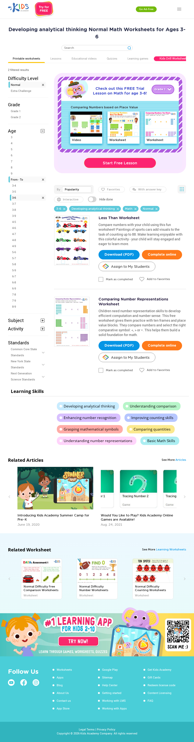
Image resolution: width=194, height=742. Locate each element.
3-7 (14, 204)
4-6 (14, 228)
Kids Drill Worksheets (174, 58)
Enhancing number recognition (90, 417)
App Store (63, 708)
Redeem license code (161, 685)
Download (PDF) (119, 254)
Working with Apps (114, 708)
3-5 (14, 191)
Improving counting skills (152, 417)
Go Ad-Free (146, 9)
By (58, 189)
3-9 (14, 216)
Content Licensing (159, 693)
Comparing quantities (152, 429)
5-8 (14, 264)
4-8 (14, 240)
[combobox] (76, 189)
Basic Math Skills (161, 440)
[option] (55, 497)
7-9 (14, 300)
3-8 (14, 210)
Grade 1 (16, 111)
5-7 (14, 258)
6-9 (14, 288)
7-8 (14, 294)
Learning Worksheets (171, 549)
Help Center (109, 685)
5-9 (14, 270)
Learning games (138, 58)
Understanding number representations (98, 440)
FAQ (150, 700)
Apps (60, 677)
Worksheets (64, 669)
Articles (180, 460)
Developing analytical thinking (89, 406)
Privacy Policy (106, 729)
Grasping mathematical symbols (91, 429)
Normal (15, 85)
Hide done (106, 199)
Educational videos (84, 58)
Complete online (162, 254)
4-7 (14, 234)
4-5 (14, 222)
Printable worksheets (26, 58)
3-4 (14, 185)
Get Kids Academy (159, 669)
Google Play (110, 669)
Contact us (64, 700)
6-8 (14, 282)
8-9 (14, 306)
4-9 (14, 246)
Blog (60, 685)
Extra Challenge (21, 91)
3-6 (14, 197)
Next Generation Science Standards (23, 376)
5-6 (14, 252)
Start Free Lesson (120, 163)
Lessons (55, 58)
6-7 (14, 276)
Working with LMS (114, 700)
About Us (63, 693)
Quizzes (112, 58)
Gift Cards (154, 677)
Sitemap (107, 677)
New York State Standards (21, 364)
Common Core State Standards (24, 352)
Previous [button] (10, 497)
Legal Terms (87, 729)
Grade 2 (16, 117)
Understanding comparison (153, 406)
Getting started (111, 693)
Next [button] (184, 497)
